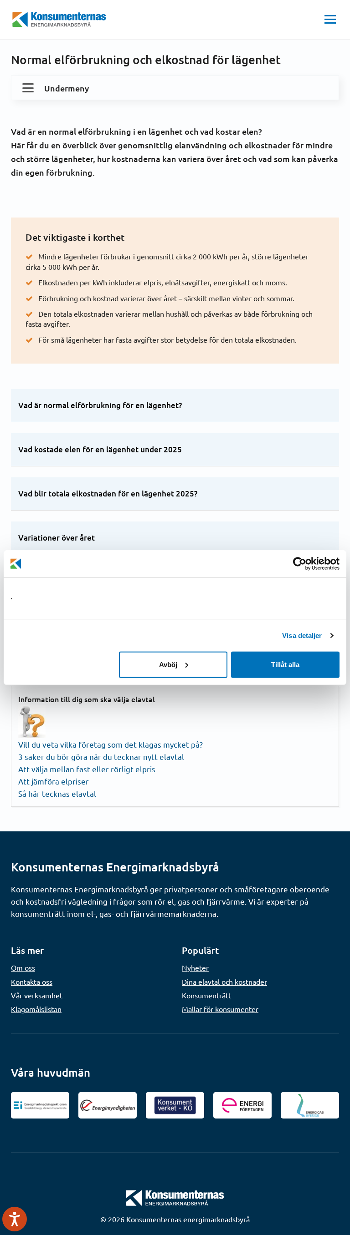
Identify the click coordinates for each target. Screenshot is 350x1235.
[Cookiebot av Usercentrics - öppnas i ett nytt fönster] (300, 564)
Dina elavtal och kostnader (224, 981)
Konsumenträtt (206, 995)
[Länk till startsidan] (175, 1196)
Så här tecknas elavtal (57, 793)
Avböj (168, 664)
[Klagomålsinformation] (32, 720)
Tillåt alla (285, 664)
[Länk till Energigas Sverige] (310, 1105)
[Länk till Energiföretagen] (242, 1105)
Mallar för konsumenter (220, 1008)
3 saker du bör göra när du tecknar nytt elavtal (101, 756)
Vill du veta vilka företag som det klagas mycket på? (110, 744)
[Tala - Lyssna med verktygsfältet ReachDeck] (14, 1219)
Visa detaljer (302, 635)
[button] (330, 19)
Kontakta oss (31, 981)
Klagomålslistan (36, 1008)
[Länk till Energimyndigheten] (107, 1105)
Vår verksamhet (36, 995)
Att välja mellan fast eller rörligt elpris (86, 769)
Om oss (23, 967)
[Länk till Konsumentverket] (175, 1105)
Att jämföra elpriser (53, 781)
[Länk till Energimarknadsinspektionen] (40, 1105)
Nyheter (195, 967)
